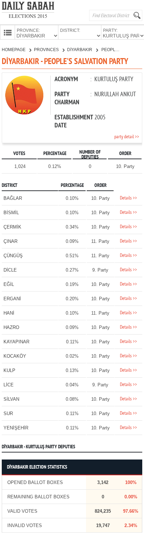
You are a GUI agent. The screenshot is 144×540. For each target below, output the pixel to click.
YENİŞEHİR (15, 427)
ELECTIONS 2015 (28, 16)
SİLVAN (11, 399)
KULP (9, 370)
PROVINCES (47, 49)
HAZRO (11, 327)
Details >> (128, 198)
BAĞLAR (12, 198)
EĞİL (8, 284)
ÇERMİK (12, 227)
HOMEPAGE (14, 49)
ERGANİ (12, 298)
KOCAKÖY (14, 356)
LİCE (8, 384)
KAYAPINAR (16, 341)
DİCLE (10, 270)
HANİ (8, 313)
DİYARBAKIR (80, 49)
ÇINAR (10, 241)
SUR (8, 413)
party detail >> (126, 137)
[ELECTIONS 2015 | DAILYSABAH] (28, 7)
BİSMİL (11, 212)
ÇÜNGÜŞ (13, 255)
